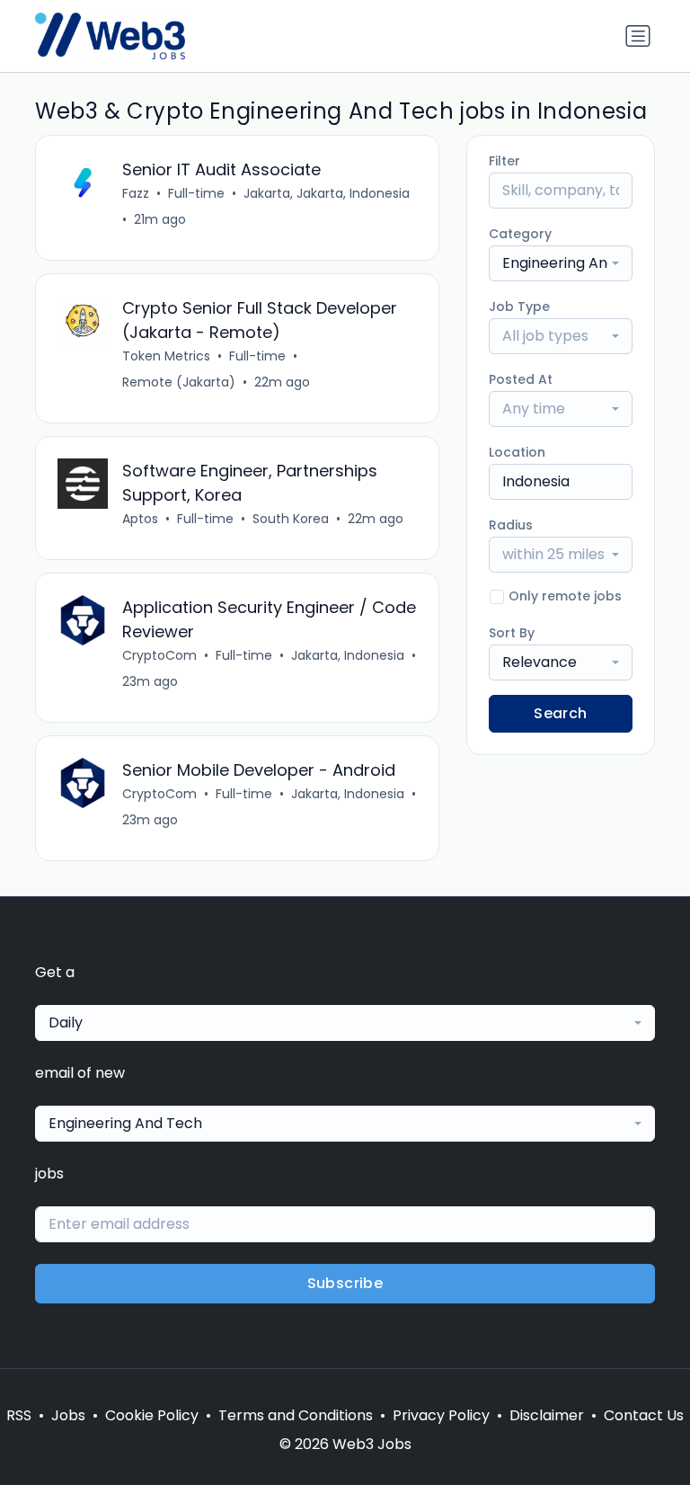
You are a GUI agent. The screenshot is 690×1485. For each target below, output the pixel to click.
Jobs (68, 1415)
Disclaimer (546, 1415)
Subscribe (345, 1283)
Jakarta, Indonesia (347, 655)
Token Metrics (166, 356)
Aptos (140, 519)
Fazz (135, 193)
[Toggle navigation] (638, 36)
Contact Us (644, 1415)
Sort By (512, 633)
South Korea (290, 519)
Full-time (196, 193)
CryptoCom (159, 655)
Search (560, 713)
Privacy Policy (441, 1415)
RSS (18, 1415)
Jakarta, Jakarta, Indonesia (326, 193)
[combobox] (560, 263)
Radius (511, 525)
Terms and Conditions (295, 1415)
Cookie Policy (152, 1415)
